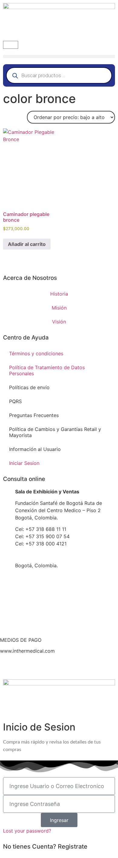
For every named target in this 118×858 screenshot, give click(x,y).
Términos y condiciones (36, 353)
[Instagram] (46, 666)
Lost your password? (27, 831)
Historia (59, 294)
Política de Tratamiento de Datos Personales (47, 370)
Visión (59, 322)
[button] (59, 56)
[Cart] (10, 45)
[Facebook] (7, 666)
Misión (59, 308)
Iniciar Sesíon (24, 463)
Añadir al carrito (27, 244)
